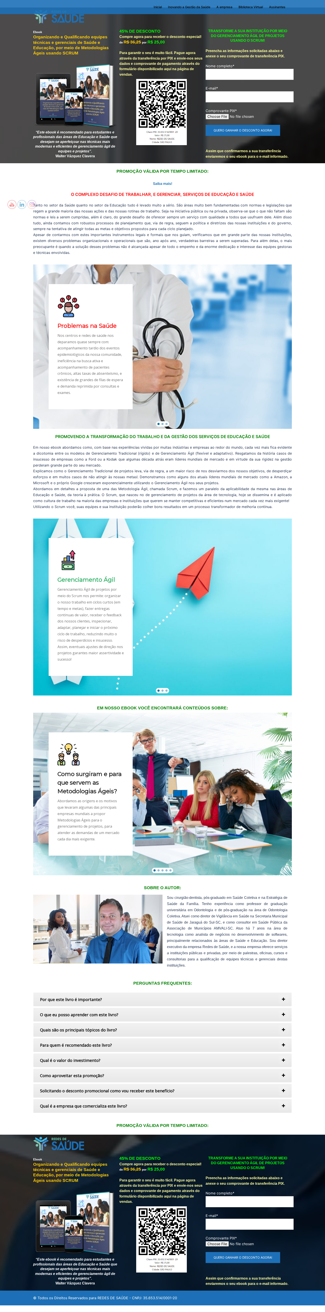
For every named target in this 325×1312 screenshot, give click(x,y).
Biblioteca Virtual (251, 7)
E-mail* (212, 88)
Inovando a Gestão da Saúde (189, 7)
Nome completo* (220, 66)
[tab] (162, 999)
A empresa (224, 7)
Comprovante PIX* (221, 111)
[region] (162, 346)
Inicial (158, 7)
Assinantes (277, 7)
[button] (158, 424)
